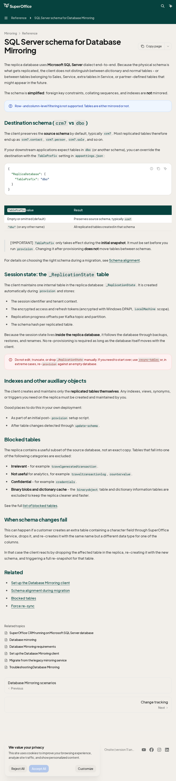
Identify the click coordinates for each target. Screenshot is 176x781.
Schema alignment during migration (40, 590)
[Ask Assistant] (165, 168)
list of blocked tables (40, 506)
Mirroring (10, 33)
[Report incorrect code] (151, 168)
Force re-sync (23, 606)
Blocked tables (23, 598)
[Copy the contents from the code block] (158, 168)
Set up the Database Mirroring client (40, 583)
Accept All (39, 769)
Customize (85, 769)
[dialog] (52, 758)
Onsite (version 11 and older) (119, 749)
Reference (30, 33)
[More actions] (168, 46)
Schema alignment (124, 260)
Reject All (17, 769)
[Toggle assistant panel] (171, 6)
